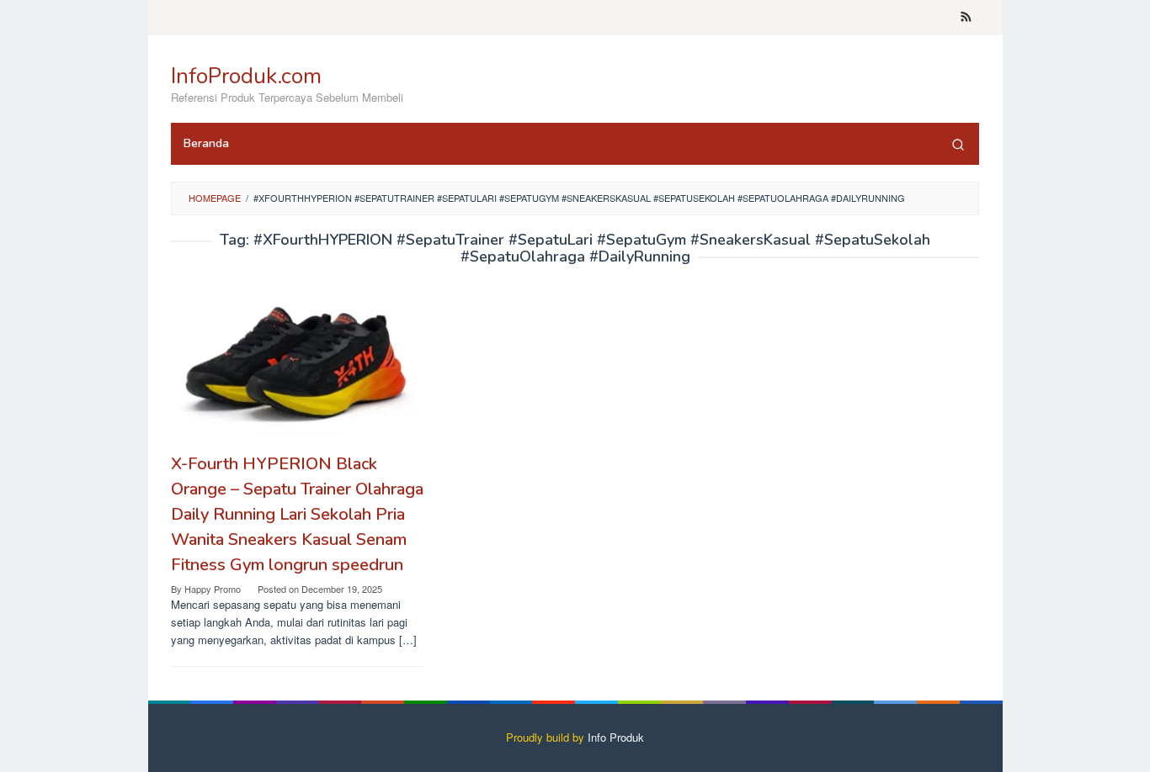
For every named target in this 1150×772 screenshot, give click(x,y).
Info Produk (616, 737)
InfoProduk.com (246, 76)
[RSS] (966, 17)
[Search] (958, 144)
